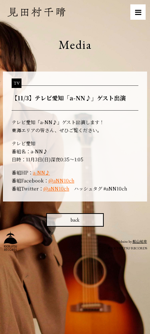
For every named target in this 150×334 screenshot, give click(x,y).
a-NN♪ (41, 172)
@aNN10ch (61, 180)
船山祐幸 (140, 241)
